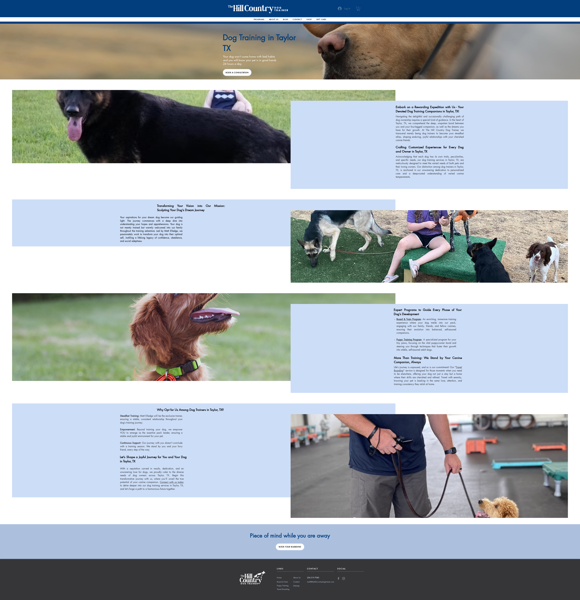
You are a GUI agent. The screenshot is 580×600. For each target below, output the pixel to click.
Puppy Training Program (408, 339)
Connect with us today (172, 482)
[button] (259, 19)
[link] (358, 8)
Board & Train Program (408, 319)
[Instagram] (343, 578)
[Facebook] (338, 578)
